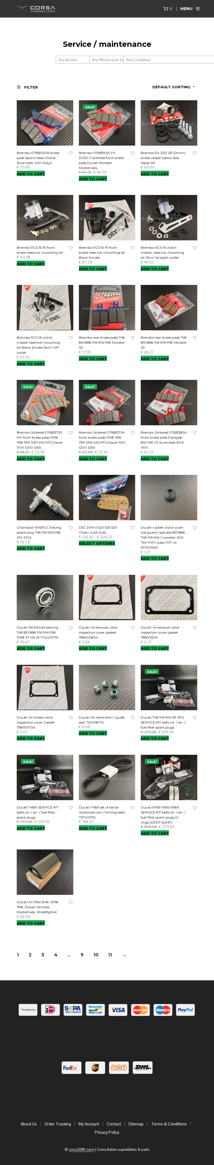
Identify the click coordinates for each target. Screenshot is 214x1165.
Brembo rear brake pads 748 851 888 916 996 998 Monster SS (102, 342)
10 (95, 955)
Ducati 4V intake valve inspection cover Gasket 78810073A (36, 722)
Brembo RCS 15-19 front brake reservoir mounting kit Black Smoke (102, 252)
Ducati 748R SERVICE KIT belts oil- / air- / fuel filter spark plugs (37, 812)
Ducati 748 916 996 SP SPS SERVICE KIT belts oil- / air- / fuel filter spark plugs (163, 722)
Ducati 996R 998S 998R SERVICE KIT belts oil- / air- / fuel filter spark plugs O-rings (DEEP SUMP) (163, 814)
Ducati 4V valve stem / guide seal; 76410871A (102, 719)
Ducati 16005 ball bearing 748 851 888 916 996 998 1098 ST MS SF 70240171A (38, 632)
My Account (89, 1124)
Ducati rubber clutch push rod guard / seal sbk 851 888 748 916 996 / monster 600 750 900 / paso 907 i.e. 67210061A (163, 537)
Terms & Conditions (169, 1124)
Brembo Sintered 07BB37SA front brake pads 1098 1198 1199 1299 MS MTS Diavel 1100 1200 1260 (102, 440)
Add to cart (31, 174)
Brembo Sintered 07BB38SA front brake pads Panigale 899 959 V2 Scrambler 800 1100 (164, 440)
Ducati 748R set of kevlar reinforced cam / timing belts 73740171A (102, 812)
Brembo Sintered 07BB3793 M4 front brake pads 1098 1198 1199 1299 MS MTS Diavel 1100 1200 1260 (39, 440)
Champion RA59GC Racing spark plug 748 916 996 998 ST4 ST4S (39, 532)
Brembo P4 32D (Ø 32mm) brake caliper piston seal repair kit (163, 158)
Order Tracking (57, 1124)
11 (110, 955)
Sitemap (136, 1124)
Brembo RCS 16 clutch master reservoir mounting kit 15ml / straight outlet (162, 252)
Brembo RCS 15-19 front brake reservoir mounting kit (40, 250)
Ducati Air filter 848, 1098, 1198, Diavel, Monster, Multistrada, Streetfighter (38, 907)
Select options (97, 543)
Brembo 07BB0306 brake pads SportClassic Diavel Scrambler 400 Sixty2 (38, 158)
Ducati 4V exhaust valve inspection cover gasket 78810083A (98, 632)
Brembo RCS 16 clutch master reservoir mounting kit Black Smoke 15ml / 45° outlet (38, 345)
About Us (29, 1124)
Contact (114, 1124)
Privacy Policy (107, 1132)
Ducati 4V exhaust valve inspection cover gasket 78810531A (160, 632)
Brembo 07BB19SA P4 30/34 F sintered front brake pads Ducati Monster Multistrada (101, 160)
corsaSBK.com (81, 1149)
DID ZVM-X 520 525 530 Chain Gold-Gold (98, 529)
